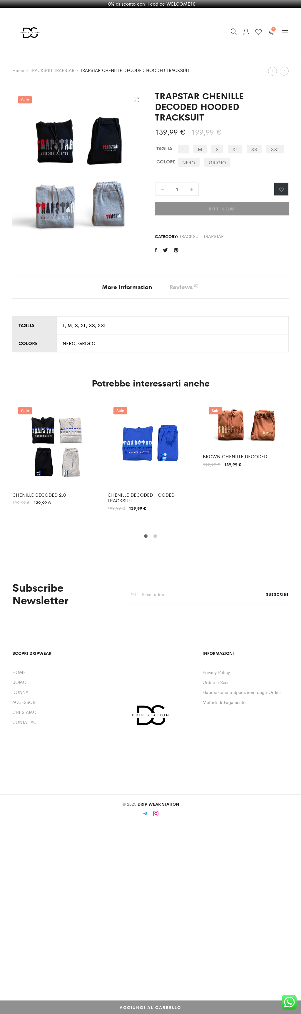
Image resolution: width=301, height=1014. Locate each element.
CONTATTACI (25, 722)
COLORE (165, 161)
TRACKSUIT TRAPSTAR (52, 70)
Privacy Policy (216, 672)
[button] (183, 149)
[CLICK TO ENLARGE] (136, 100)
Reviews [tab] (183, 286)
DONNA (20, 692)
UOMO (19, 682)
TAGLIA (164, 148)
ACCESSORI (24, 702)
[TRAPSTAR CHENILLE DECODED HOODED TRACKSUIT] (156, 250)
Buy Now (222, 209)
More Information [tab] (127, 286)
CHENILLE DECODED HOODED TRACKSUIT (141, 497)
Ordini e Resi (215, 682)
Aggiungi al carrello (150, 1007)
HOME (19, 672)
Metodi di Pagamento (224, 702)
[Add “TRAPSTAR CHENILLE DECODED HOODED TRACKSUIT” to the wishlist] (281, 189)
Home (18, 70)
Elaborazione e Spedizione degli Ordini (242, 692)
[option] (55, 453)
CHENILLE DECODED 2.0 (39, 495)
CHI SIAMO (24, 712)
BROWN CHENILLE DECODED (235, 456)
